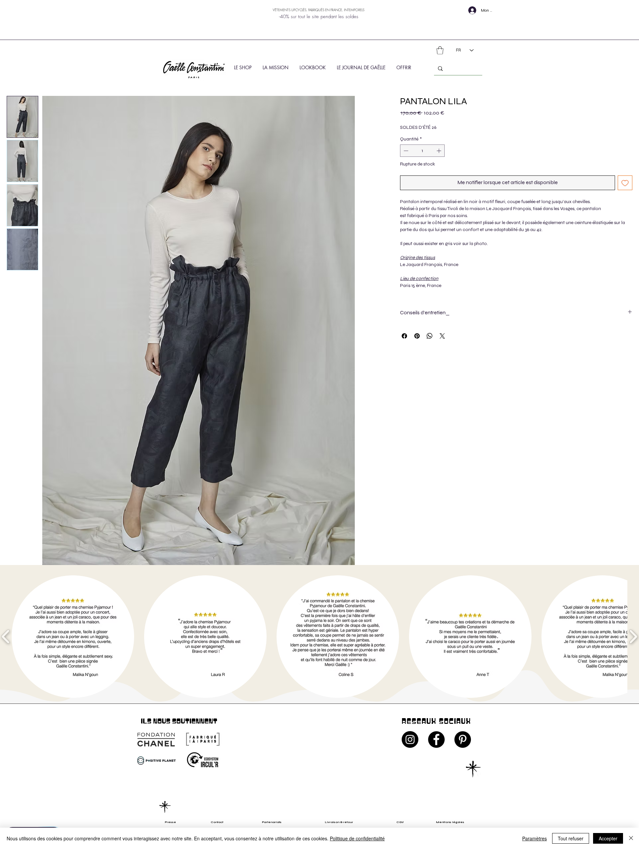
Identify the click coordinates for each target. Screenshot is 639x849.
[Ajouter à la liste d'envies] (625, 182)
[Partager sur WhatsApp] (430, 336)
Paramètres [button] (534, 838)
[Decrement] (405, 150)
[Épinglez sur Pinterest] (417, 336)
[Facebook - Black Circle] (436, 739)
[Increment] (439, 150)
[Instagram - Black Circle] (410, 739)
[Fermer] (631, 838)
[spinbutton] (422, 150)
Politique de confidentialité (357, 838)
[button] (440, 50)
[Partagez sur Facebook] (404, 336)
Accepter (608, 838)
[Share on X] (442, 336)
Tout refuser (570, 838)
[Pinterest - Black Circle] (462, 739)
